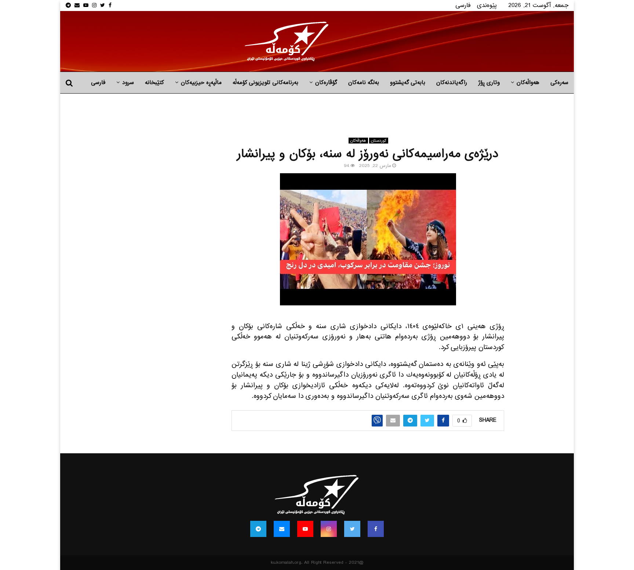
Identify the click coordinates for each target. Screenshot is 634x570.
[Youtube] (305, 529)
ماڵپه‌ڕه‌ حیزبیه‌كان (201, 82)
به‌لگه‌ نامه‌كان (363, 82)
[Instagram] (329, 529)
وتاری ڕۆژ (489, 82)
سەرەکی (559, 82)
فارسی (463, 5)
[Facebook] (376, 529)
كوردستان (378, 141)
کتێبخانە (154, 82)
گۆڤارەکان (326, 82)
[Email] (282, 529)
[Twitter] (352, 529)
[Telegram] (258, 529)
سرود (128, 82)
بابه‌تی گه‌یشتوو (407, 82)
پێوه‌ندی (487, 5)
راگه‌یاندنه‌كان (451, 82)
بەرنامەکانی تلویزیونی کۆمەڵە (265, 82)
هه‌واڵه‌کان (528, 82)
